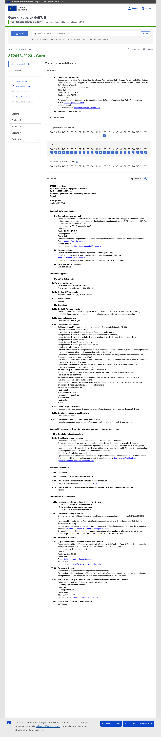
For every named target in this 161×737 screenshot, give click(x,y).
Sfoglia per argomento (98, 39)
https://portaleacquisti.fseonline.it (87, 108)
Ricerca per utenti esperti (77, 39)
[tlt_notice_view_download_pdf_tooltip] (51, 152)
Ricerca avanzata (57, 39)
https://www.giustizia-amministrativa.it (88, 564)
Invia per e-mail (23, 96)
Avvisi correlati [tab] (15, 70)
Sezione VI (17, 139)
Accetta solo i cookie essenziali (138, 723)
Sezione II (16, 120)
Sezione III (16, 127)
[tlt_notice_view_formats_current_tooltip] (145, 178)
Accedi (135, 8)
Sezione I (16, 114)
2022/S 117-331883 (92, 483)
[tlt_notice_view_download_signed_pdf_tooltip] (104, 135)
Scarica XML (21, 81)
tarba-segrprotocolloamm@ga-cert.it (79, 559)
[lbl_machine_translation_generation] (77, 162)
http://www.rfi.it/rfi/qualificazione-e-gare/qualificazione (87, 528)
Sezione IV (17, 133)
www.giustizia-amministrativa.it (85, 597)
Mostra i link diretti (24, 86)
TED (10, 49)
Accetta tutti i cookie (111, 723)
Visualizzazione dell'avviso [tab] (20, 64)
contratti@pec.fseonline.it (74, 103)
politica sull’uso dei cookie (48, 726)
